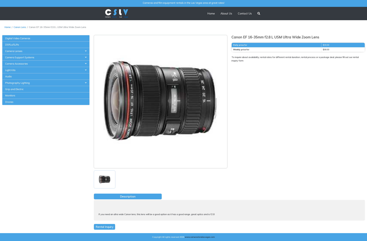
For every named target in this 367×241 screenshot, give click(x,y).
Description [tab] (127, 196)
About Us (226, 13)
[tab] (45, 38)
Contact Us (245, 13)
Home (211, 13)
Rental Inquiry (104, 227)
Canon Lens (20, 27)
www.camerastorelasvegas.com (200, 237)
